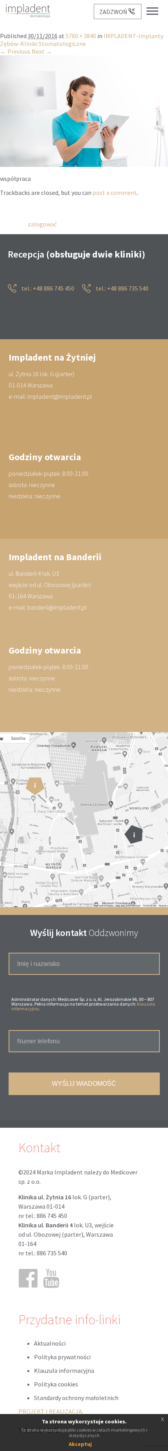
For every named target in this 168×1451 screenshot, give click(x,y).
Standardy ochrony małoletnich (76, 1398)
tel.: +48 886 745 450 (47, 289)
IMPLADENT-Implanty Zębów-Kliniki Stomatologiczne (81, 40)
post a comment (115, 193)
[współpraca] (84, 165)
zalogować (42, 224)
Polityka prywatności (62, 1357)
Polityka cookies (56, 1384)
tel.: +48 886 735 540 (121, 289)
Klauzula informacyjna (64, 1371)
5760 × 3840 (81, 36)
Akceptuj (80, 1443)
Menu (156, 5)
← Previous (15, 52)
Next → (42, 52)
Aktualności (50, 1344)
